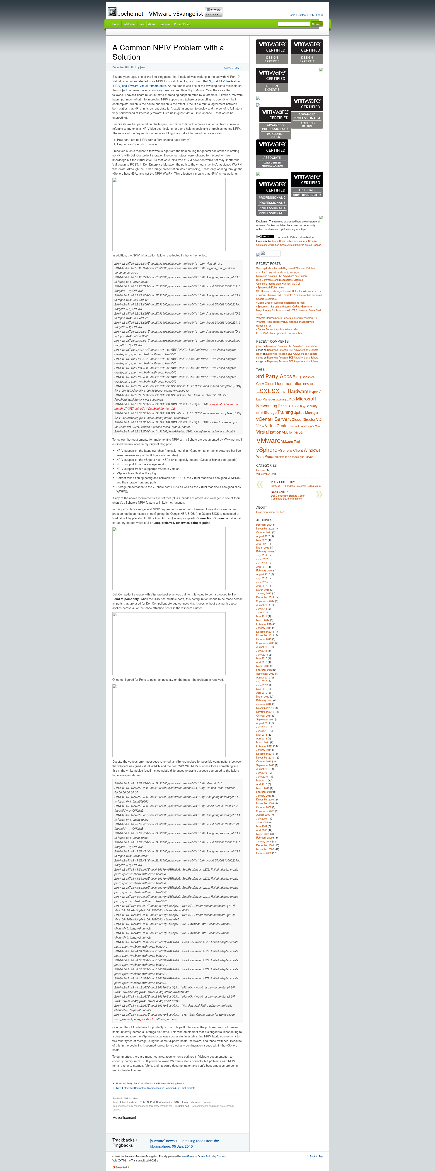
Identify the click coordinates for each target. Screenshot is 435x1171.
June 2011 (262, 730)
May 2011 (261, 734)
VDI (319, 419)
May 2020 (261, 540)
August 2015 (263, 574)
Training (285, 412)
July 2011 (261, 727)
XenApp (294, 457)
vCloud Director (302, 419)
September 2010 (265, 765)
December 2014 (265, 597)
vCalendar (129, 24)
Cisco (314, 377)
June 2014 (262, 612)
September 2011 (265, 719)
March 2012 (262, 696)
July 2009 (261, 818)
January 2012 (263, 704)
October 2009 (263, 807)
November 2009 (265, 803)
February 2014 (264, 624)
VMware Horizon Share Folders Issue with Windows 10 (286, 318)
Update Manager (306, 412)
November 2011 (265, 711)
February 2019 (264, 551)
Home (292, 15)
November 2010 (265, 757)
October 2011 (263, 715)
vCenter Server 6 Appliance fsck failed (277, 329)
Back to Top (316, 1156)
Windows (312, 450)
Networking (266, 405)
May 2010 (261, 780)
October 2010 (263, 761)
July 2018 (261, 555)
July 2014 (261, 608)
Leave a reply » (232, 67)
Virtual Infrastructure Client (306, 426)
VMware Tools (291, 441)
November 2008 (265, 849)
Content (302, 15)
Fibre (123, 1102)
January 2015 (263, 593)
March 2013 (262, 666)
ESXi (274, 390)
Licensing (281, 399)
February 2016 (264, 570)
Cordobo (221, 1156)
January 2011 (263, 749)
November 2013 (265, 635)
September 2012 (265, 673)
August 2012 (263, 677)
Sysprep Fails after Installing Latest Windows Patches (285, 268)
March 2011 (262, 742)
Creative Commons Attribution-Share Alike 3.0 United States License (288, 242)
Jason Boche (279, 241)
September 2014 (265, 601)
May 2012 (261, 688)
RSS (311, 15)
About (152, 24)
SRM (259, 412)
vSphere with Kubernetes (270, 287)
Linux (291, 398)
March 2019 (262, 547)
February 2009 (264, 837)
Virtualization (131, 1098)
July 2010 (261, 772)
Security (311, 405)
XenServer (306, 457)
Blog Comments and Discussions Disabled (279, 279)
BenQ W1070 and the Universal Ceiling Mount (150, 1083)
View (260, 425)
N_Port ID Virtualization (159, 1102)
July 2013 (261, 650)
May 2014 (261, 616)
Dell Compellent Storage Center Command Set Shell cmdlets (155, 1088)
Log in (319, 15)
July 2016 (261, 563)
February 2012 (264, 700)
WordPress (265, 456)
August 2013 (263, 647)
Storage (185, 1102)
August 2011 (263, 723)
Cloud (269, 383)
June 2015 (262, 582)
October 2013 (263, 639)
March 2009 (262, 834)
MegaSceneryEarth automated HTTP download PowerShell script (288, 312)
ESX (261, 391)
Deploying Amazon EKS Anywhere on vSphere (281, 276)
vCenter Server (272, 418)
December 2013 (265, 631)
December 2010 (265, 753)
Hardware (132, 1102)
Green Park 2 (205, 1156)
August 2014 (263, 605)
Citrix (260, 383)
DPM (306, 384)
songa (259, 357)
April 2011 (261, 738)
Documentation (288, 383)
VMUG (298, 432)
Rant (282, 405)
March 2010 (262, 788)
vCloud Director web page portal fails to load (280, 302)
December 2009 (265, 799)
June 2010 (262, 776)
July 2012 (261, 681)
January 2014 (263, 627)
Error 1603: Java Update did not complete (279, 333)
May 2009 (261, 826)
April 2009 (261, 830)
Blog (297, 376)
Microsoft (306, 398)
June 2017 (262, 559)
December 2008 (265, 845)
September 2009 (265, 811)
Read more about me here (270, 512)
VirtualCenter (277, 425)
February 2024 (264, 524)
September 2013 (265, 643)
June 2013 (262, 654)
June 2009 (262, 822)
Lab (142, 24)
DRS (313, 384)
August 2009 (263, 814)
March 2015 (262, 589)
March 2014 (262, 620)
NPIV (142, 1102)
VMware (195, 1102)
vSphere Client (290, 450)
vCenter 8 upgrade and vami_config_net (278, 272)
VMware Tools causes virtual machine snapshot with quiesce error (285, 323)
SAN (176, 1102)
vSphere (206, 1102)
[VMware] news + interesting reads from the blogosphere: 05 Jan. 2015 (184, 1143)
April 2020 (261, 544)
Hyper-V (315, 391)
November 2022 (265, 528)
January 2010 (263, 795)
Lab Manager (265, 399)
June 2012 (262, 685)
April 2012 (261, 692)
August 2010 (263, 769)
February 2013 (264, 669)
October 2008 (263, 853)
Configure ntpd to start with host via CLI (278, 283)
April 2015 (261, 586)
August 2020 (263, 536)
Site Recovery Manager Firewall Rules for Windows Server (288, 291)
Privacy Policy (182, 24)
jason (259, 346)
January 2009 (263, 841)
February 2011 (264, 746)
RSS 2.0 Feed (181, 1106)
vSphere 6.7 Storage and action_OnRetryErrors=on (284, 306)
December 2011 (265, 708)
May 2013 (261, 658)
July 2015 (261, 578)
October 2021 (263, 532)
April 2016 (261, 566)
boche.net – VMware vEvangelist (182, 11)
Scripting (299, 406)
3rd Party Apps (274, 376)
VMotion (288, 432)
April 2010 (261, 784)
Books (306, 376)
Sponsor (165, 24)
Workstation (281, 457)
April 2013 (261, 662)
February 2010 (264, 791)
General (260, 470)
